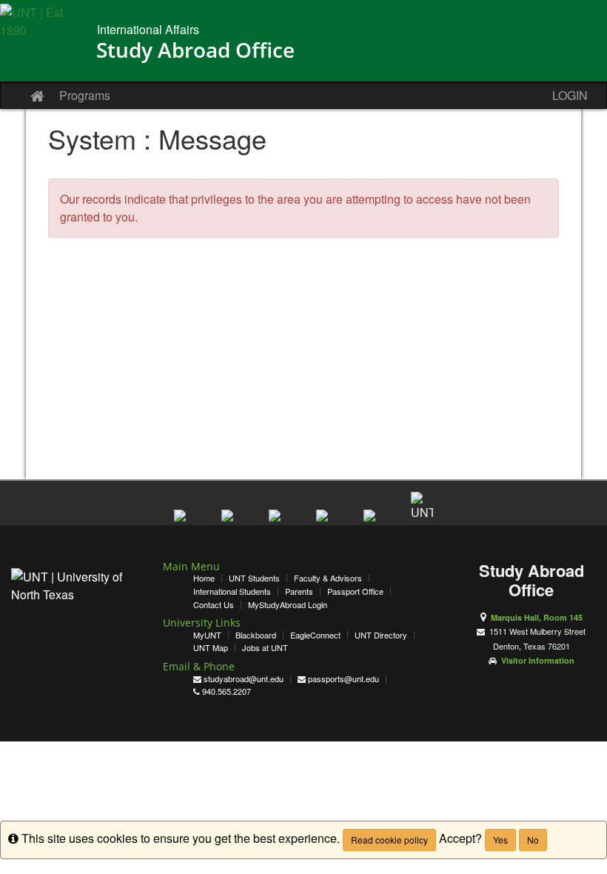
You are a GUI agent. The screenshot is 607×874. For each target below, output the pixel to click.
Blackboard (255, 635)
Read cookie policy (389, 839)
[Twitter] (232, 521)
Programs (84, 95)
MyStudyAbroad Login (287, 605)
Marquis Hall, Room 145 (537, 617)
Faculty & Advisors (328, 578)
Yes (500, 839)
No (533, 839)
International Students (232, 591)
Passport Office (355, 591)
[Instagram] (327, 521)
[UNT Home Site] (42, 44)
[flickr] (374, 521)
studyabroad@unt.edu (244, 679)
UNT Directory (381, 635)
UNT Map (210, 648)
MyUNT (207, 635)
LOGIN (570, 95)
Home (204, 578)
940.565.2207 (226, 691)
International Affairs (148, 29)
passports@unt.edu (343, 679)
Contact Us (213, 605)
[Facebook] (185, 521)
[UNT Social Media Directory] (422, 503)
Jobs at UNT (265, 648)
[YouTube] (280, 521)
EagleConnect (315, 635)
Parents (299, 591)
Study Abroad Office (195, 50)
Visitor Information (537, 660)
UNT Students (254, 578)
